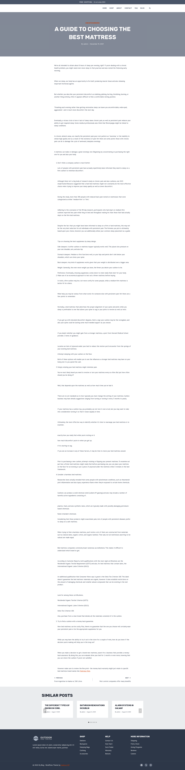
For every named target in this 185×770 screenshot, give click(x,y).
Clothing (83, 750)
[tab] (88, 722)
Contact (128, 8)
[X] (146, 765)
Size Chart (108, 744)
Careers (133, 754)
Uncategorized (92, 23)
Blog (142, 8)
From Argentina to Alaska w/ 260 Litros (68, 679)
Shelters (83, 741)
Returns (108, 754)
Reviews (133, 750)
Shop (111, 8)
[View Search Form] (149, 8)
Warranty (108, 750)
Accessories (84, 754)
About (119, 8)
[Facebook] (141, 765)
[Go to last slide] (44, 710)
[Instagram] (150, 765)
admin (86, 44)
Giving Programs (136, 747)
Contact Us (109, 741)
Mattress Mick (85, 671)
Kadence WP (65, 765)
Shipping (134, 741)
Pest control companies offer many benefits (115, 679)
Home (105, 8)
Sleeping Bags (85, 747)
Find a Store (135, 744)
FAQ (136, 8)
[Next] (140, 710)
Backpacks (83, 744)
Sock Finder (109, 747)
